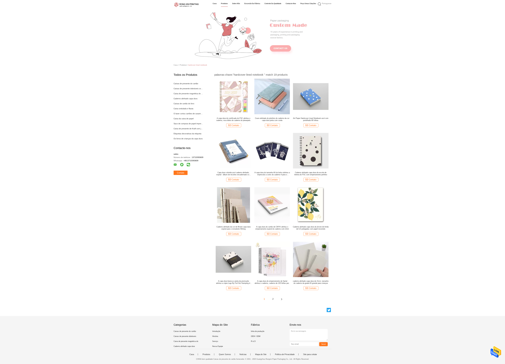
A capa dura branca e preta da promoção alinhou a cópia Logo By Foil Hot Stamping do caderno (233, 282)
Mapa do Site (260, 354)
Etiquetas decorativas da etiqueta (187, 134)
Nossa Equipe (217, 346)
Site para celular (310, 354)
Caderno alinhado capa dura (185, 98)
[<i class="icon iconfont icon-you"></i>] (281, 299)
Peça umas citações (308, 3)
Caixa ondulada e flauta (183, 109)
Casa (215, 3)
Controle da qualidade (272, 3)
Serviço (215, 341)
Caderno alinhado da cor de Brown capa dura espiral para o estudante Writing (233, 228)
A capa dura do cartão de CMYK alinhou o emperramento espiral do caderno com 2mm (272, 228)
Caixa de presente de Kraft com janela (188, 129)
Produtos (224, 3)
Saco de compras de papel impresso (188, 124)
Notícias (243, 354)
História (215, 336)
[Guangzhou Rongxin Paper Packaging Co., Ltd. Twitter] (329, 310)
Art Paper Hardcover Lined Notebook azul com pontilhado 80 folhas (310, 119)
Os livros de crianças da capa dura (188, 139)
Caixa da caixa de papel (184, 119)
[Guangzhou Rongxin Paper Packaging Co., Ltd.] (186, 4)
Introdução (216, 331)
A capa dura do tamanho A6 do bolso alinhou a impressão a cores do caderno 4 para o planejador (272, 174)
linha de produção (257, 331)
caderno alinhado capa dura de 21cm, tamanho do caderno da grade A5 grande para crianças (311, 282)
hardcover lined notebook (197, 65)
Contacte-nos (291, 3)
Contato (180, 173)
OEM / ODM (255, 336)
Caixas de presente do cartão (186, 83)
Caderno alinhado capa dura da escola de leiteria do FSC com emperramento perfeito (310, 174)
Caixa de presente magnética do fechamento (188, 93)
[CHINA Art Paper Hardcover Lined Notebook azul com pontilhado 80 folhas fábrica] (311, 96)
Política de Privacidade (285, 354)
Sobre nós (236, 3)
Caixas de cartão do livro (184, 103)
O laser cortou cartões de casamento (188, 114)
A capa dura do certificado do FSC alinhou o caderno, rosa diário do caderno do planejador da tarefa (233, 119)
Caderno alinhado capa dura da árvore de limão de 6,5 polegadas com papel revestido (311, 228)
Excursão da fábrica (252, 3)
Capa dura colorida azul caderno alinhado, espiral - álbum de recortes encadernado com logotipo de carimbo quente (233, 174)
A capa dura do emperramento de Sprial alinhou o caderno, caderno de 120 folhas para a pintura (272, 282)
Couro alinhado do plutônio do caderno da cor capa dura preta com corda (272, 119)
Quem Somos (225, 354)
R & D (253, 341)
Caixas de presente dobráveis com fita (188, 88)
